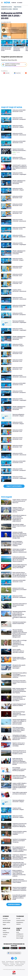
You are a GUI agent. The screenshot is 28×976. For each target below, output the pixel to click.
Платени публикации (18, 965)
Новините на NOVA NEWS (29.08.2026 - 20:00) (18, 110)
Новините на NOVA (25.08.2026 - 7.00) (17, 446)
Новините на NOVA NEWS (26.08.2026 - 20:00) (18, 306)
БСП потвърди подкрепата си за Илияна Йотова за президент (19, 769)
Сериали (5, 934)
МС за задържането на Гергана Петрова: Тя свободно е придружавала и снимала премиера (19, 849)
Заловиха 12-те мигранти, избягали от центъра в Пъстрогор (19, 841)
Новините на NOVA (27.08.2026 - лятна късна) (19, 134)
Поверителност (6, 964)
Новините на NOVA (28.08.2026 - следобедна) (19, 173)
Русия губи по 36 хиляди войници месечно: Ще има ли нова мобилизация (19, 777)
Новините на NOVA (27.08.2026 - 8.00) (17, 275)
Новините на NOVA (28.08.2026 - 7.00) (17, 212)
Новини (13, 2)
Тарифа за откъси (5, 962)
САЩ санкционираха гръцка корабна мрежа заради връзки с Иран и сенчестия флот (18, 729)
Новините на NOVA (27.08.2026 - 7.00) (17, 282)
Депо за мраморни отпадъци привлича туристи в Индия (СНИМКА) (17, 543)
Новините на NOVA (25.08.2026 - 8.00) (17, 438)
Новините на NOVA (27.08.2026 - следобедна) (19, 243)
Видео (4, 924)
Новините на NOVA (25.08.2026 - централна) (19, 391)
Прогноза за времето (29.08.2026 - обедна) (18, 801)
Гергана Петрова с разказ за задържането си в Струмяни (19, 833)
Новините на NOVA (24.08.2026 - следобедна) (19, 477)
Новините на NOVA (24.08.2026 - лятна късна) (19, 454)
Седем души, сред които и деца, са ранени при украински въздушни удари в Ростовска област (19, 857)
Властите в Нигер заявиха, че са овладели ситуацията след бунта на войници (19, 675)
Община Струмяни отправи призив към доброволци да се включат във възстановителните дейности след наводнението (19, 633)
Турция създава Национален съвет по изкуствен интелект (18, 651)
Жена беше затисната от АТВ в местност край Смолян (19, 605)
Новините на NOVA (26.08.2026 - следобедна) (19, 329)
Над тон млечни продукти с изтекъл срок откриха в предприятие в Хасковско (19, 889)
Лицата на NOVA (20, 920)
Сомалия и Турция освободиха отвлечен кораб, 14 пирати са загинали (18, 509)
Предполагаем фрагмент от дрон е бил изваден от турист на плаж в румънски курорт (19, 721)
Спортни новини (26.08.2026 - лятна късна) (19, 290)
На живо (19, 2)
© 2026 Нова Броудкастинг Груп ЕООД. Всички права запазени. (14, 969)
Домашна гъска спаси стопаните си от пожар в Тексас (19, 589)
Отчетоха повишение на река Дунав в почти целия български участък (19, 752)
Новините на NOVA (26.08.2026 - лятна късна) (19, 298)
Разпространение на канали (20, 961)
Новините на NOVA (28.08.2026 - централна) (19, 158)
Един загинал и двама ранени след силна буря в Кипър (19, 526)
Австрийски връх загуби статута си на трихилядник (18, 666)
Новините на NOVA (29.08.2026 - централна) (19, 118)
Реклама (3, 961)
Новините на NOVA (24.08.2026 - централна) (19, 469)
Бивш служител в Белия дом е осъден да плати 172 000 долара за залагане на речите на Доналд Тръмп (19, 574)
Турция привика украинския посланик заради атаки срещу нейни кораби (19, 566)
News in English (19, 938)
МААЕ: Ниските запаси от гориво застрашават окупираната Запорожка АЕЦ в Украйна (19, 690)
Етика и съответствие (9, 965)
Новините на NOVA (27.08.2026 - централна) (18, 236)
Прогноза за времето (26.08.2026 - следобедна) (19, 321)
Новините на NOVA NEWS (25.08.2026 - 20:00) (18, 384)
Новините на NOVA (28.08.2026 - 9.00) (17, 197)
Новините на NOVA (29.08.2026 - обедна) (18, 126)
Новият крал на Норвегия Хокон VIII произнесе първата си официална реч (19, 551)
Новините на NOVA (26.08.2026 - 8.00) (17, 360)
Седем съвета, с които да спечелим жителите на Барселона (19, 501)
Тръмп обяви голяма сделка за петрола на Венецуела (19, 793)
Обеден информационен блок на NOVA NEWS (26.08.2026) (18, 338)
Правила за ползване (20, 964)
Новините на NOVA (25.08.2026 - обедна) (18, 423)
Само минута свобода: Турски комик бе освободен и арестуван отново (18, 714)
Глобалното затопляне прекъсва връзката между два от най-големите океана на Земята (19, 559)
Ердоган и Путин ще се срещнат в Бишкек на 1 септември (18, 744)
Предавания (6, 932)
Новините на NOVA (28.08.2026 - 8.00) (17, 204)
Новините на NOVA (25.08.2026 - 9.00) (17, 430)
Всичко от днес (7, 920)
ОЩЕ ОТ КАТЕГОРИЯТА (14, 486)
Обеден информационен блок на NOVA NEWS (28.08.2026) (18, 182)
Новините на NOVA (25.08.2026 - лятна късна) (19, 376)
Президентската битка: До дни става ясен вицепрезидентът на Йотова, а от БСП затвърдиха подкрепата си (19, 615)
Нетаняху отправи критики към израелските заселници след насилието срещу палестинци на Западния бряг (19, 535)
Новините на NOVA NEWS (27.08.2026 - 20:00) (18, 228)
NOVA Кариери (20, 936)
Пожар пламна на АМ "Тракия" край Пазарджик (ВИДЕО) (19, 659)
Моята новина (6, 922)
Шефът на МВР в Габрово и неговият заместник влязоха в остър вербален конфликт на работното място (19, 786)
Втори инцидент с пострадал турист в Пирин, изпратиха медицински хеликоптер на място (18, 873)
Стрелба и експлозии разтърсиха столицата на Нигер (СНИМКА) (19, 881)
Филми (4, 936)
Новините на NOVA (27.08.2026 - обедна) (17, 259)
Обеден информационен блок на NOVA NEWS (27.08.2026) (18, 252)
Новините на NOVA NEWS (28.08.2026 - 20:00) (18, 142)
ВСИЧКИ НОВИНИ (14, 904)
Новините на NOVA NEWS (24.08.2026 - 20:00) (18, 462)
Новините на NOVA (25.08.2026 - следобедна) (19, 399)
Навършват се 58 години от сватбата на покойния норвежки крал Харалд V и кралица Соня (19, 737)
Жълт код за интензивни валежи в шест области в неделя (19, 682)
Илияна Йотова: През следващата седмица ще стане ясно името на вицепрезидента (19, 864)
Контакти (17, 962)
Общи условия (22, 962)
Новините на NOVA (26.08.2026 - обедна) (18, 345)
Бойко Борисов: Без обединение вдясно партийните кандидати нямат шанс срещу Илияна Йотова (19, 761)
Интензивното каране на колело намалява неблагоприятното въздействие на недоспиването (19, 518)
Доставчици (12, 962)
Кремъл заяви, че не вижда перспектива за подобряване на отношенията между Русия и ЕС (19, 643)
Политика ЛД (12, 964)
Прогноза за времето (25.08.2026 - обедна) (18, 415)
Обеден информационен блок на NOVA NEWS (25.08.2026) (18, 408)
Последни (5, 918)
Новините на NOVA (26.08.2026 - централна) (19, 314)
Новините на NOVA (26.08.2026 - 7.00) (17, 368)
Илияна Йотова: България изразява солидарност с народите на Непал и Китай (19, 897)
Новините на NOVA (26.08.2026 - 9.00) (17, 352)
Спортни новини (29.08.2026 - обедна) (18, 808)
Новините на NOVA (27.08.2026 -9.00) (17, 267)
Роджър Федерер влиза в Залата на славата (19, 704)
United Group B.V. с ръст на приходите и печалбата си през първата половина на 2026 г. (19, 167)
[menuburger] (2, 2)
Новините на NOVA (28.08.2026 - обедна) (18, 189)
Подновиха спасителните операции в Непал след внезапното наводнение (19, 825)
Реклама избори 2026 (10, 961)
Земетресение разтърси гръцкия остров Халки (19, 622)
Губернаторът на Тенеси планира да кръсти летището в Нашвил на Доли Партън (19, 698)
